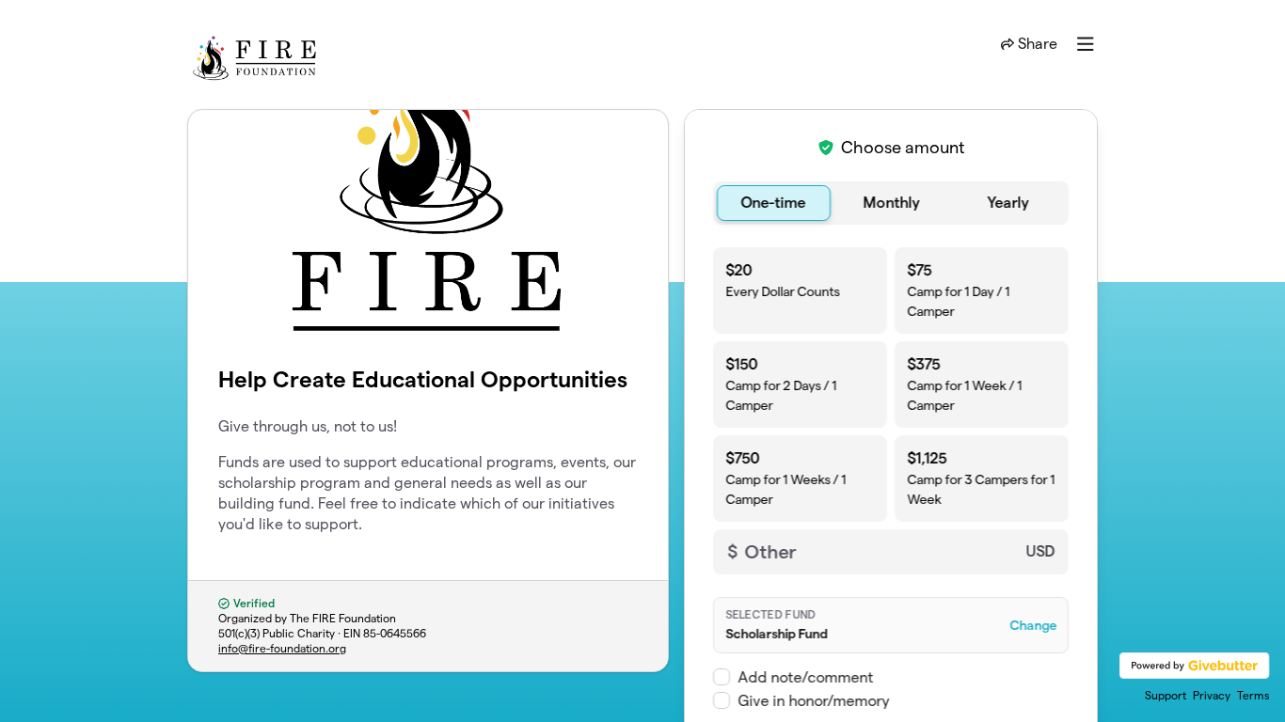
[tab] (774, 203)
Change (1032, 625)
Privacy (1211, 695)
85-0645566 (394, 633)
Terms (1253, 695)
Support (1165, 695)
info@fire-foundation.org (282, 648)
